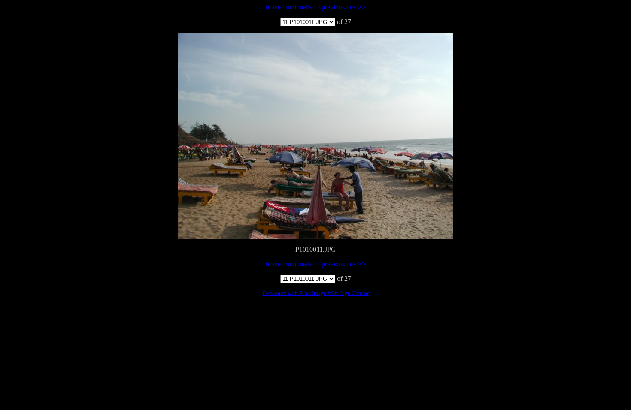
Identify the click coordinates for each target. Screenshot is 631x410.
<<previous (329, 7)
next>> (356, 7)
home (273, 7)
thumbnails (297, 7)
